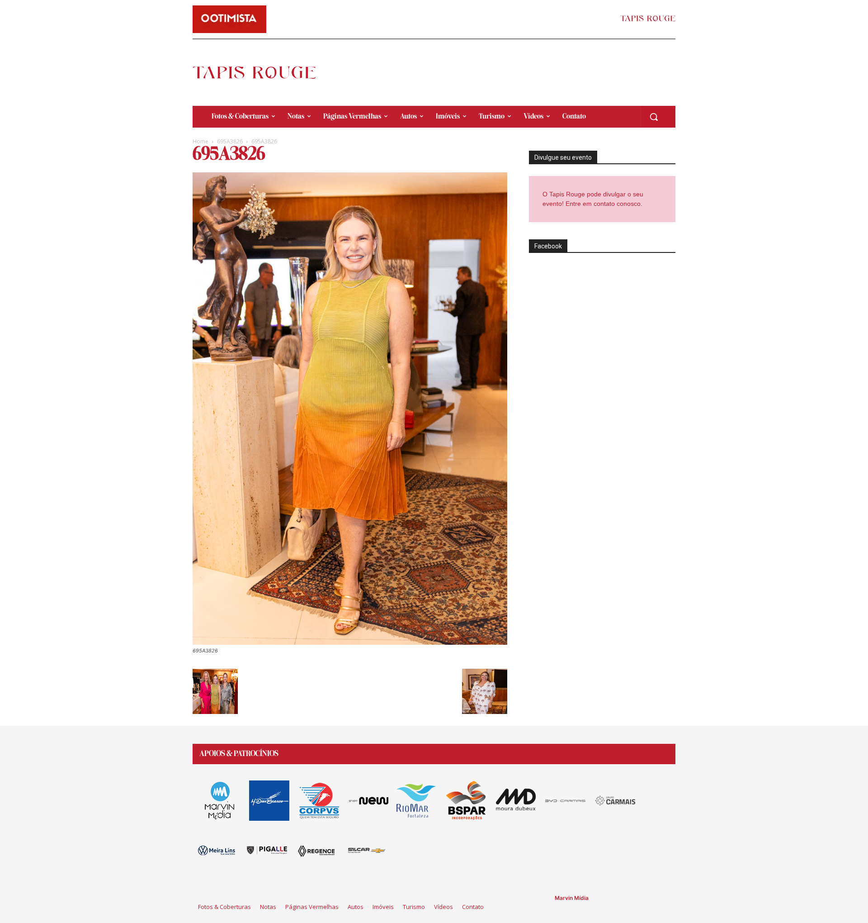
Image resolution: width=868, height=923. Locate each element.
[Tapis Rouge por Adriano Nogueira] (262, 72)
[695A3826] (350, 642)
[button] (654, 117)
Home (200, 141)
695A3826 (230, 141)
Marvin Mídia (572, 897)
